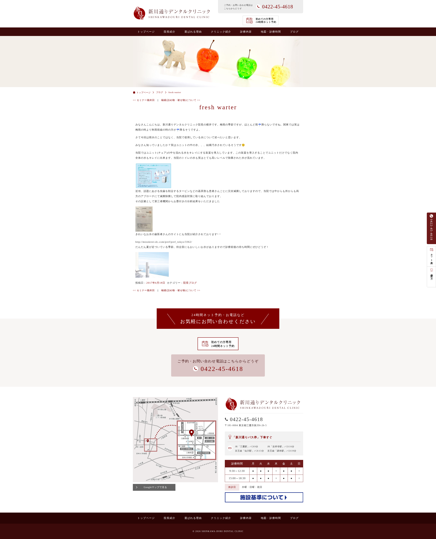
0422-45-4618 (431, 229)
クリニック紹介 (221, 31)
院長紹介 (169, 31)
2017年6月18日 (155, 282)
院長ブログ (190, 282)
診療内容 (246, 31)
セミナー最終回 (144, 100)
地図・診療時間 (271, 31)
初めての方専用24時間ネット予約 (266, 20)
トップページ (146, 31)
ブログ (294, 31)
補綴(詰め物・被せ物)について (180, 100)
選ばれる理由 (193, 31)
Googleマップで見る (155, 487)
